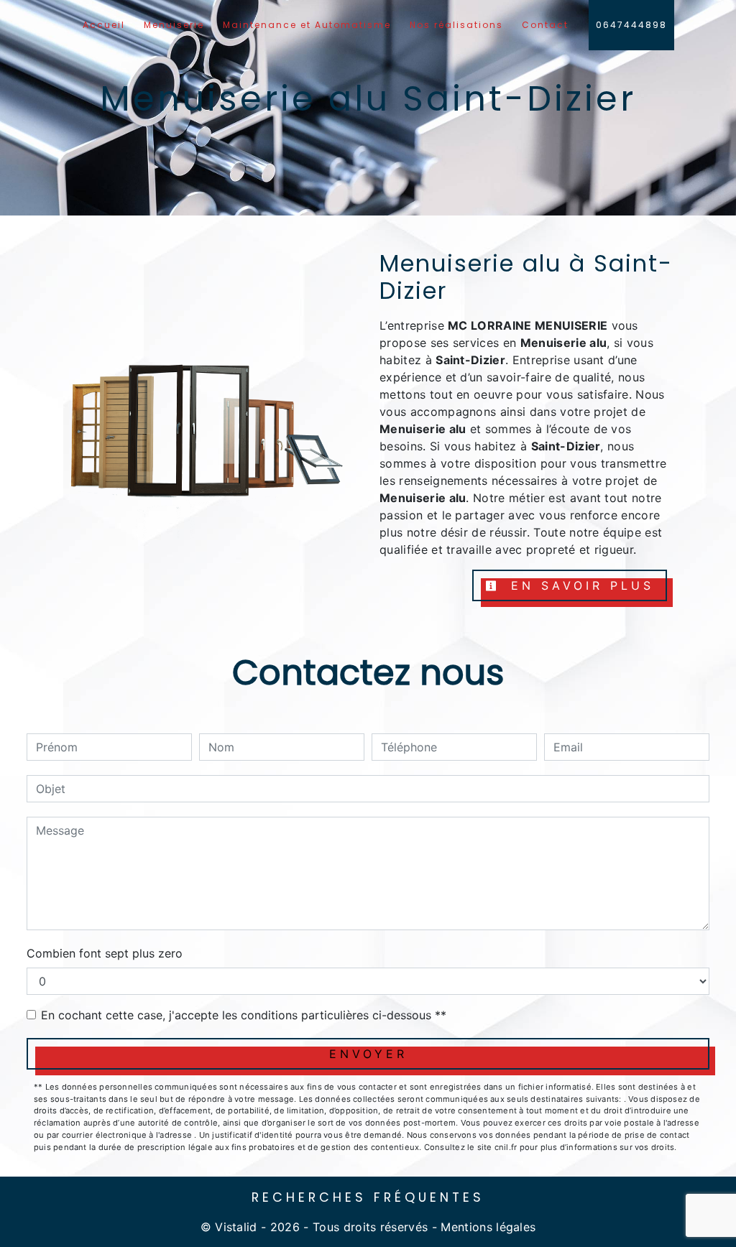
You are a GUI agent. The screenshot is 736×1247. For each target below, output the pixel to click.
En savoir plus (579, 585)
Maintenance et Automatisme (307, 25)
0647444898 (631, 25)
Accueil (104, 25)
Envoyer (368, 1054)
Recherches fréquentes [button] (368, 1197)
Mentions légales (486, 1227)
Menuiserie (174, 25)
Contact (545, 25)
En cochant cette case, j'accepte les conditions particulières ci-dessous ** (243, 1015)
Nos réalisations (456, 25)
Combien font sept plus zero (105, 953)
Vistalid (236, 1227)
